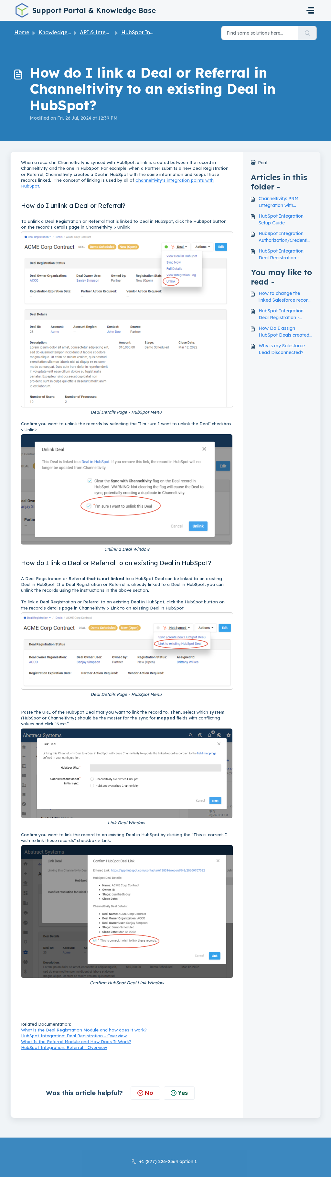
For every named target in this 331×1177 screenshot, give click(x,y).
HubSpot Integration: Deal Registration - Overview (74, 1035)
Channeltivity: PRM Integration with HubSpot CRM (279, 202)
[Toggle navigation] (310, 10)
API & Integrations (103, 32)
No (148, 1092)
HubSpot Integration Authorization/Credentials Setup (285, 237)
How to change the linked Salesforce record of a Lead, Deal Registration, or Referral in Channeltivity (285, 297)
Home (21, 32)
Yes (183, 1092)
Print (263, 163)
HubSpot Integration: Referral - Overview (64, 1047)
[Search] (307, 33)
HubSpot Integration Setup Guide (281, 219)
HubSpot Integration (147, 32)
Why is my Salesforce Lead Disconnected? (282, 349)
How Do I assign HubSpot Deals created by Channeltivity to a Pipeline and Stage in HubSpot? (284, 332)
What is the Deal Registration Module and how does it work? (84, 1029)
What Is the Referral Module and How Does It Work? (76, 1041)
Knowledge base (59, 32)
